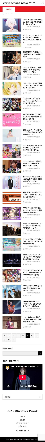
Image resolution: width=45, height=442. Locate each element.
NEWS (8, 9)
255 (9, 340)
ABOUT (22, 417)
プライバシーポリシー (22, 423)
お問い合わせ (22, 426)
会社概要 (22, 420)
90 (32, 336)
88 (23, 336)
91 (37, 336)
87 (18, 336)
